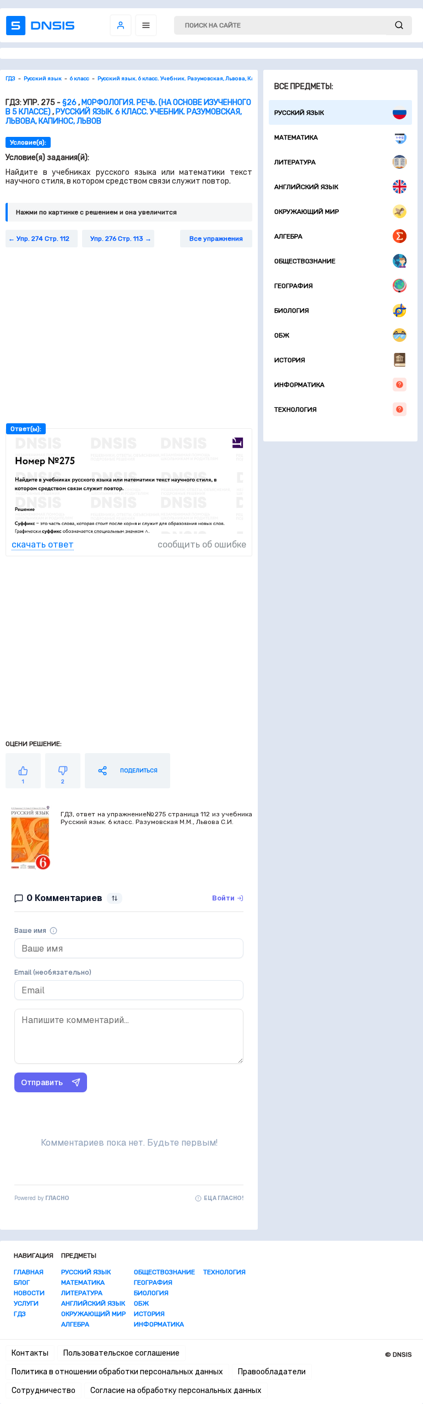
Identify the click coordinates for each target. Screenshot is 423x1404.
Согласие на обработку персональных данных (176, 1390)
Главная (29, 1272)
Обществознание (304, 261)
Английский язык (306, 187)
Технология (295, 409)
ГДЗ (20, 1314)
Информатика (299, 385)
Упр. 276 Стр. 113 (116, 238)
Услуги (26, 1303)
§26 (69, 102)
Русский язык (299, 113)
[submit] (399, 25)
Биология (291, 310)
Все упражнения (216, 238)
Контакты (30, 1353)
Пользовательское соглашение (121, 1353)
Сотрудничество (43, 1390)
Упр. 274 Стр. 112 (43, 238)
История (289, 360)
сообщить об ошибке (202, 544)
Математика (296, 137)
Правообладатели (272, 1372)
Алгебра (288, 236)
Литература (295, 162)
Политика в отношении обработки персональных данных (117, 1372)
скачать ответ (43, 544)
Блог (22, 1282)
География (293, 286)
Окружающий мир (306, 211)
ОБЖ (281, 335)
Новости (29, 1293)
